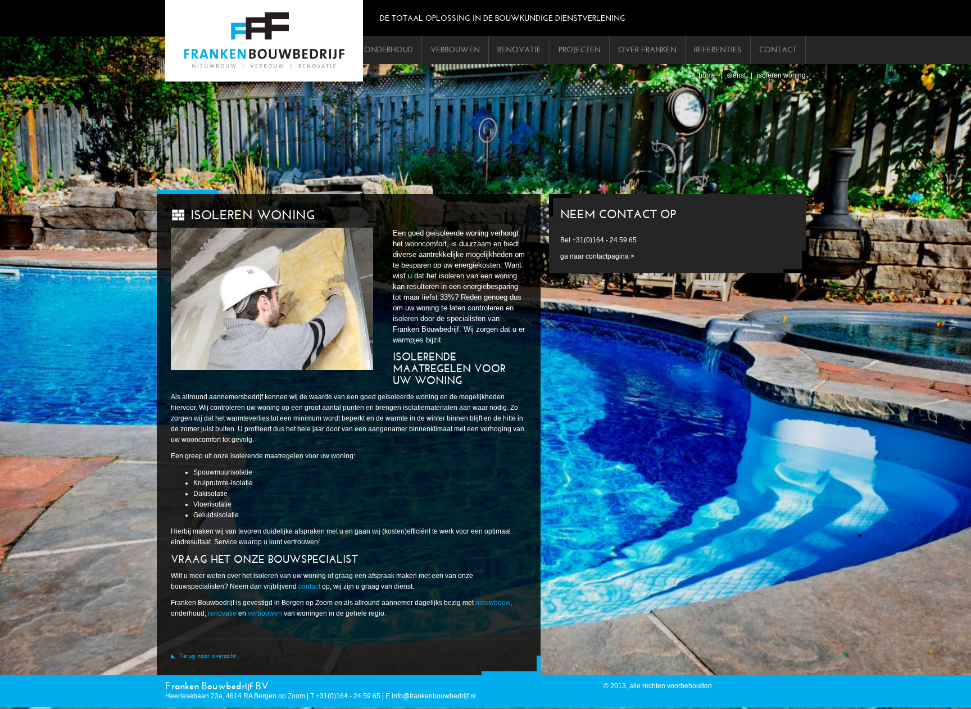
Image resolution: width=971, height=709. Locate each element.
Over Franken (647, 50)
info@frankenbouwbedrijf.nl (434, 696)
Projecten (580, 50)
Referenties (718, 50)
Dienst (736, 75)
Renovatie (519, 50)
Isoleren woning (781, 75)
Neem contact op (618, 214)
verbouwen (265, 613)
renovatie (222, 613)
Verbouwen (455, 50)
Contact (778, 50)
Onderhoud (388, 50)
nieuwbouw (492, 603)
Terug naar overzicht (207, 656)
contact (309, 586)
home (707, 75)
